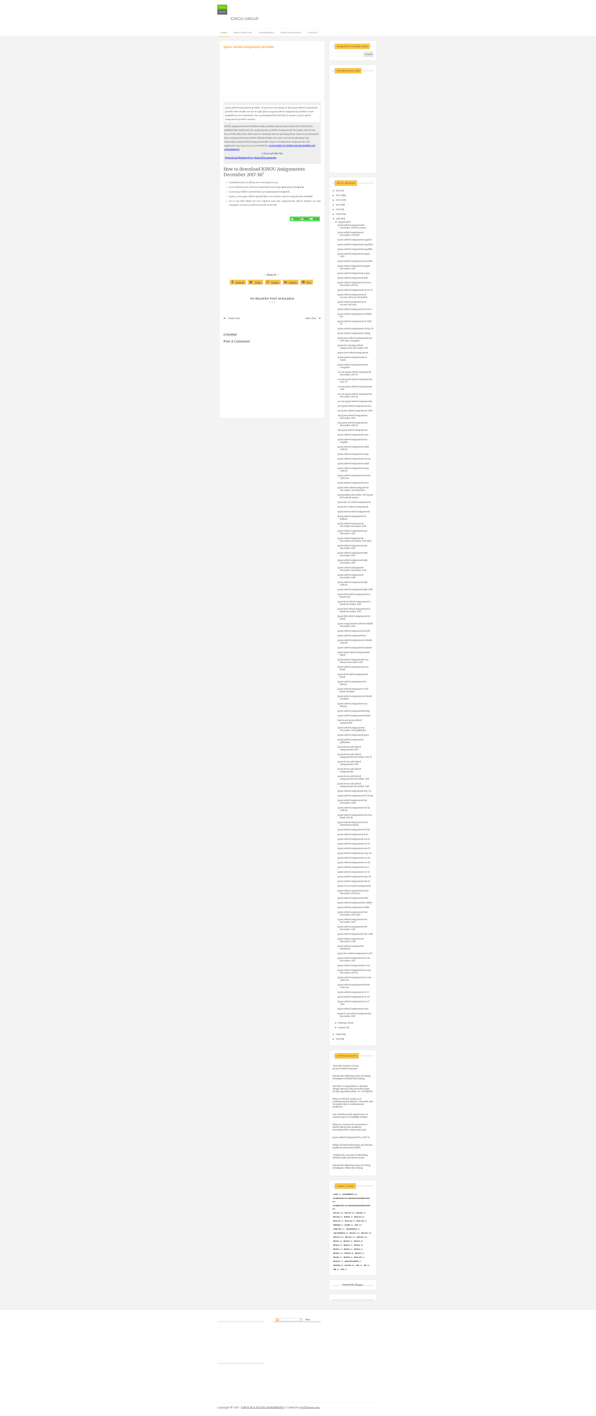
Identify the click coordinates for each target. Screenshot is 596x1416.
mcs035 (347, 1257)
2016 (338, 1034)
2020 (338, 209)
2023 (338, 195)
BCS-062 (359, 1213)
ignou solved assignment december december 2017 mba (354, 539)
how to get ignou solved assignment (350, 721)
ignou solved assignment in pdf (354, 631)
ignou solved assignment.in (352, 635)
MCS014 (336, 1245)
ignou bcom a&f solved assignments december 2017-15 (355, 755)
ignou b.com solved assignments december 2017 (354, 1015)
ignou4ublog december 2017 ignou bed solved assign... (355, 496)
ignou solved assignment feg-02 (354, 791)
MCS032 (348, 1253)
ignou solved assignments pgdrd (355, 239)
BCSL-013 (358, 1217)
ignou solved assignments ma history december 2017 (353, 661)
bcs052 (347, 1217)
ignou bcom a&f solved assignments (349, 770)
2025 (338, 190)
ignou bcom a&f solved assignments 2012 (349, 763)
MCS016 (357, 1245)
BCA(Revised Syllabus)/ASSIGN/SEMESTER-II (351, 1205)
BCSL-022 (348, 1221)
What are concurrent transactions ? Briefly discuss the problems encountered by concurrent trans (350, 1127)
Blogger (359, 1284)
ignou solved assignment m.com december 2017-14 (354, 971)
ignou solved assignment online (354, 333)
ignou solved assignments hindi (354, 715)
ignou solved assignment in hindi (355, 647)
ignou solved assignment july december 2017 (353, 554)
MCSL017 (336, 1261)
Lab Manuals (351, 1229)
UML (334, 1269)
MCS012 (346, 1241)
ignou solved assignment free (353, 834)
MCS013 (357, 1241)
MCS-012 (364, 1233)
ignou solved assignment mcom (354, 458)
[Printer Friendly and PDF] (305, 219)
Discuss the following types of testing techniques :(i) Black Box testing (351, 1077)
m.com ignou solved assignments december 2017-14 (355, 395)
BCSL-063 (360, 1221)
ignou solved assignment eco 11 (354, 843)
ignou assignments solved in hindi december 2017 (355, 625)
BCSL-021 (337, 1221)
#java (335, 1194)
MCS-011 (353, 1233)
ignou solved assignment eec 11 (354, 872)
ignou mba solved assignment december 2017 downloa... (353, 489)
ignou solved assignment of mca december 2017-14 (354, 283)
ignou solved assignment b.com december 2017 (354, 959)
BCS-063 (336, 1217)
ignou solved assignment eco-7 (353, 867)
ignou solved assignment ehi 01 (354, 881)
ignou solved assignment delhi (353, 907)
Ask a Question (243, 32)
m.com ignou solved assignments (355, 401)
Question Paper (352, 1261)
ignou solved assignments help (354, 711)
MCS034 (336, 1257)
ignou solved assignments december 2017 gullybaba (352, 729)
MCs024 (357, 1249)
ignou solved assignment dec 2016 (355, 934)
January (342, 1027)
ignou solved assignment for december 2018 (352, 801)
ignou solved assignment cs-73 (353, 992)
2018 (338, 214)
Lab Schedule (339, 1233)
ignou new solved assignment (353, 352)
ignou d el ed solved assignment (354, 886)
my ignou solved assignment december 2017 (352, 416)
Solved (348, 1265)
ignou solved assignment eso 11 (354, 839)
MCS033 (358, 1253)
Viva (342, 1269)
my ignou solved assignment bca (354, 406)
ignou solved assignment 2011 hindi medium (353, 690)
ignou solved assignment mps (353, 454)
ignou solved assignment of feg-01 (355, 328)
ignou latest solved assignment (354, 511)
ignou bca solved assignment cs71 (355, 953)
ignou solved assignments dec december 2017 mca (353, 892)
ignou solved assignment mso (353, 434)
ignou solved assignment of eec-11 (355, 290)
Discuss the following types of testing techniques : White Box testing (351, 1166)
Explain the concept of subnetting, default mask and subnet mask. (350, 1156)
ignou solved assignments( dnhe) (355, 902)
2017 (338, 218)
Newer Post (234, 318)
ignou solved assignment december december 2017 (352, 525)
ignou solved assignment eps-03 (354, 876)
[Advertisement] (272, 72)
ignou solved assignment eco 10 (354, 862)
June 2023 (337, 1229)
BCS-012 (348, 1213)
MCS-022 (360, 1237)
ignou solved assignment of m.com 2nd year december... (353, 296)
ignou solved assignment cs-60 (354, 996)
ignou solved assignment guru (353, 735)
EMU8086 (336, 1225)
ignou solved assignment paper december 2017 (354, 267)
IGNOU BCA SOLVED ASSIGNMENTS (262, 1407)
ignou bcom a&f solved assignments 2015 (349, 748)
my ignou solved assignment (352, 430)
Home (223, 32)
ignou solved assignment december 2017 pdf (350, 233)
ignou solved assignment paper (354, 273)
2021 (338, 205)
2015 (338, 1039)
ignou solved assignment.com (353, 1008)
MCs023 (347, 1249)
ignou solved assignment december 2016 (350, 576)
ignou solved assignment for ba (354, 829)
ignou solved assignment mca (353, 482)
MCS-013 (336, 1237)
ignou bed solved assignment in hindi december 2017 (354, 603)
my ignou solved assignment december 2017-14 (352, 424)
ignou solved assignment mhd (353, 463)
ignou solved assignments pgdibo (355, 249)
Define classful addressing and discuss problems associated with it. (352, 1146)
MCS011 (336, 1241)
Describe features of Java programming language (345, 1067)
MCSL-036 (358, 1257)
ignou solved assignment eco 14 (354, 858)
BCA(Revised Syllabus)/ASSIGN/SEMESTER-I (351, 1198)
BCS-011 (336, 1213)
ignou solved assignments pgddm (355, 244)
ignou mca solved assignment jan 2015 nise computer (355, 339)
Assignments (266, 32)
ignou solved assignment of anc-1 (355, 309)
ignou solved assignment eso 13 (354, 848)
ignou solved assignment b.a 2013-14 (351, 1137)
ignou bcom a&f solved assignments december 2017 (353, 777)
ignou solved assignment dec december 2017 (353, 920)
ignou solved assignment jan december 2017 (352, 532)
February (343, 1023)
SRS (357, 1265)
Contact (313, 32)
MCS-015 (348, 1237)
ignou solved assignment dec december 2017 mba (353, 913)
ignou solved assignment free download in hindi (353, 823)
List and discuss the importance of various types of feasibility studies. (350, 1115)
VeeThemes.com (310, 1407)
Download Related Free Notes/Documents (250, 157)
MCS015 (347, 1245)
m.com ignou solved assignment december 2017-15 (354, 373)
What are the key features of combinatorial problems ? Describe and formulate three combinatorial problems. (352, 1103)
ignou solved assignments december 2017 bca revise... (352, 226)
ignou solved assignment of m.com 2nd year (352, 303)
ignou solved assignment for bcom (355, 795)
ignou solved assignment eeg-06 (354, 853)
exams (347, 1225)
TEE (365, 1265)
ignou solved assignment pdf (353, 278)
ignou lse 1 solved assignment (353, 507)
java (356, 1225)
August (341, 222)
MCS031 (336, 1253)
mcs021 (336, 1249)
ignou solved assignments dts (353, 898)
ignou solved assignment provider (355, 261)
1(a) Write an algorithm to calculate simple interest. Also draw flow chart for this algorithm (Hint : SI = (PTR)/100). (352, 1089)
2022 (338, 200)
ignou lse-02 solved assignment (354, 502)
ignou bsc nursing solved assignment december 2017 (353, 346)
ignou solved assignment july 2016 (355, 589)
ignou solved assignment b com (354, 965)
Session (336, 1265)
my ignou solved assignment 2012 (355, 410)
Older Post (310, 318)
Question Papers (291, 32)
